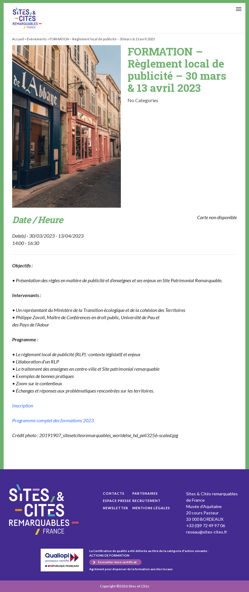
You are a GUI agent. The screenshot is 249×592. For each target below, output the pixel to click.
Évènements (37, 39)
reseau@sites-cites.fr (206, 531)
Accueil (18, 39)
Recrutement (146, 501)
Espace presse (117, 501)
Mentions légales (151, 508)
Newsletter (115, 508)
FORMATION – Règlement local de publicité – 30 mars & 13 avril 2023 (27, 18)
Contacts (113, 493)
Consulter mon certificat (117, 562)
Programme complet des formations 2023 (53, 420)
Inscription (22, 405)
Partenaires (145, 493)
